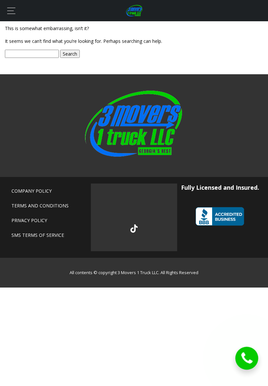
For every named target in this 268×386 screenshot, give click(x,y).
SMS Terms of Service (37, 235)
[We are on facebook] (112, 206)
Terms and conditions (40, 205)
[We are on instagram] (155, 206)
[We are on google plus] (134, 206)
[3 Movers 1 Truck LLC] (134, 14)
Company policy (31, 191)
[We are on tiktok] (134, 228)
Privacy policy (29, 220)
